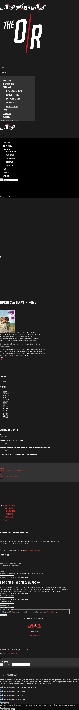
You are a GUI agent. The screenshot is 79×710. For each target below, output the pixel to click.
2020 (4, 403)
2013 (4, 416)
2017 (4, 408)
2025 (4, 394)
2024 (4, 396)
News (4, 381)
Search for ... (7, 665)
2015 (4, 412)
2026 (4, 392)
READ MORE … (4, 547)
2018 (4, 407)
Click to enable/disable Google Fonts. (12, 691)
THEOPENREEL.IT (35, 635)
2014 (4, 414)
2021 (4, 401)
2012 (4, 418)
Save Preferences (5, 703)
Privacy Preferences (5, 709)
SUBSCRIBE (3, 615)
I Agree (13, 709)
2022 (4, 399)
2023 (4, 397)
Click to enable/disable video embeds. (12, 699)
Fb (1, 359)
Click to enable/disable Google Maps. (12, 695)
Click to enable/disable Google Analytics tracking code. (18, 687)
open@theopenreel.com (32, 550)
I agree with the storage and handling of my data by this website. (30, 612)
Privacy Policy (51, 612)
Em (0, 359)
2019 (4, 405)
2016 (4, 410)
